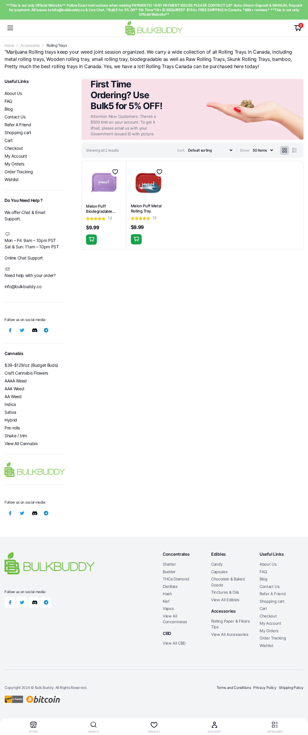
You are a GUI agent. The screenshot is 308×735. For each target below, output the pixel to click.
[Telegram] (46, 330)
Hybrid (11, 419)
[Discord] (34, 330)
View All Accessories (229, 634)
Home (9, 45)
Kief (166, 601)
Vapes (168, 608)
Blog (9, 109)
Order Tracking (19, 171)
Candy (216, 564)
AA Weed (13, 396)
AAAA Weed (16, 380)
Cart (9, 140)
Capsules (219, 571)
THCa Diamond (176, 578)
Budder (169, 571)
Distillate (170, 586)
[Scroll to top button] (298, 708)
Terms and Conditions (234, 687)
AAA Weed (14, 388)
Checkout (14, 148)
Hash (167, 593)
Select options (91, 239)
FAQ (8, 101)
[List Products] (294, 150)
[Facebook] (10, 330)
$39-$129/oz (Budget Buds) (31, 365)
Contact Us (15, 116)
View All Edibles (225, 599)
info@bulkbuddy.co (23, 286)
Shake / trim (16, 435)
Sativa (10, 412)
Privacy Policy (264, 687)
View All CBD (174, 643)
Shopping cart (18, 132)
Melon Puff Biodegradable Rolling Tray (99, 211)
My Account (16, 156)
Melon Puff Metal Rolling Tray (146, 208)
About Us (13, 93)
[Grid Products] (284, 150)
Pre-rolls (12, 427)
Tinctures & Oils (225, 592)
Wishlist (11, 179)
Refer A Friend (18, 124)
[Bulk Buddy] (154, 28)
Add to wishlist (115, 172)
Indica (10, 404)
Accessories (30, 45)
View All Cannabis (21, 443)
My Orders (14, 163)
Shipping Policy (291, 687)
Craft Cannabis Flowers (26, 372)
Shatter (169, 564)
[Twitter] (22, 330)
